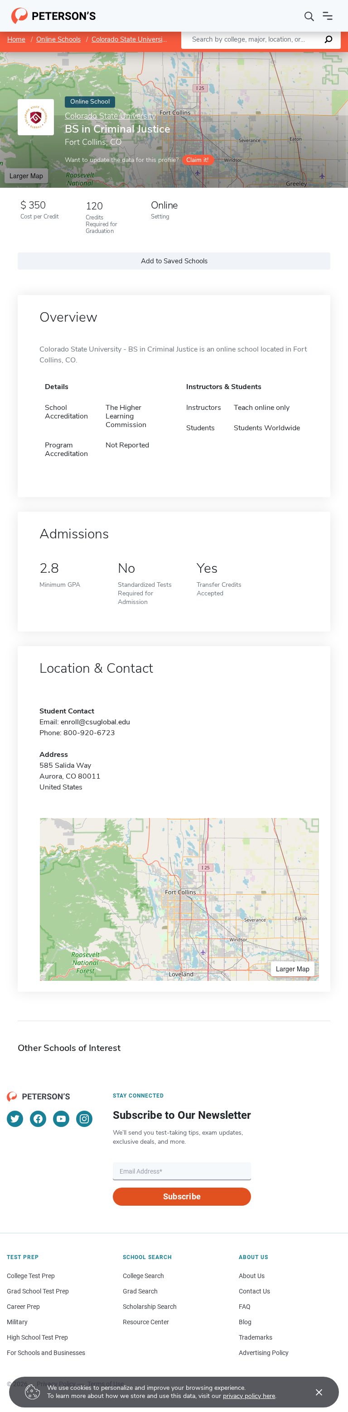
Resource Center (146, 1322)
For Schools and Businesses (46, 1352)
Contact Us (254, 1291)
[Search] (309, 16)
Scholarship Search (150, 1306)
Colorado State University (130, 39)
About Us (252, 1275)
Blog (245, 1322)
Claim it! (197, 160)
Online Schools (58, 39)
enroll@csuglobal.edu (95, 722)
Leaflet (241, 56)
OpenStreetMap (286, 56)
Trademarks (255, 1337)
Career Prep (23, 1306)
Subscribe (182, 1196)
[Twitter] (15, 1119)
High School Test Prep (37, 1337)
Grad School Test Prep (38, 1291)
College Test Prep (31, 1275)
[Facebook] (38, 1119)
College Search (143, 1275)
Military (17, 1322)
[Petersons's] (53, 15)
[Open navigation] (328, 16)
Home (16, 39)
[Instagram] (84, 1119)
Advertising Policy (264, 1352)
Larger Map (26, 175)
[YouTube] (61, 1119)
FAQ (245, 1306)
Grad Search (140, 1291)
